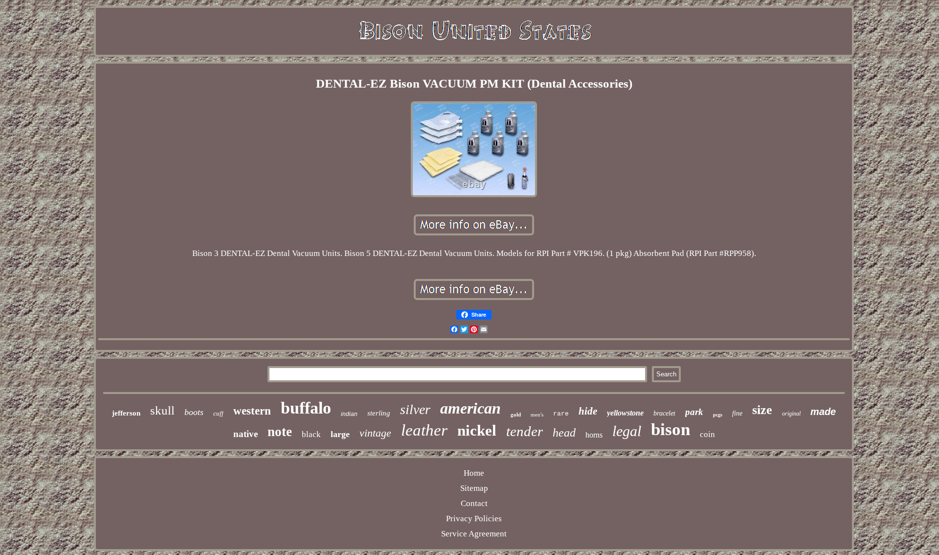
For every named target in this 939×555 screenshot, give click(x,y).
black (311, 434)
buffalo (306, 408)
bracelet (664, 413)
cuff (218, 413)
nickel (476, 430)
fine (737, 413)
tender (524, 431)
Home (474, 473)
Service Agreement (474, 533)
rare (561, 413)
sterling (378, 413)
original (791, 413)
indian (349, 414)
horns (594, 435)
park (694, 412)
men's (537, 414)
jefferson (126, 413)
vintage (375, 433)
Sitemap (474, 488)
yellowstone (625, 413)
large (340, 434)
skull (162, 410)
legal (626, 431)
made (823, 411)
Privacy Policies (474, 518)
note (280, 431)
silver (415, 409)
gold (516, 414)
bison (670, 429)
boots (193, 412)
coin (707, 434)
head (564, 432)
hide (588, 411)
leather (424, 430)
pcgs (717, 414)
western (252, 411)
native (245, 434)
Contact (474, 503)
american (470, 408)
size (762, 410)
